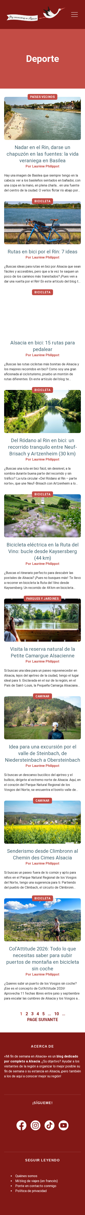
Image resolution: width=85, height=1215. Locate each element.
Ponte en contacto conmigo (35, 1186)
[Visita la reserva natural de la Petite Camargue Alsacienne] (42, 620)
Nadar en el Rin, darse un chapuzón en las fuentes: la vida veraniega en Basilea (43, 154)
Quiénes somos (26, 1176)
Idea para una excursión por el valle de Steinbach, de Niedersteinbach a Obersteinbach (42, 753)
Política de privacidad (31, 1191)
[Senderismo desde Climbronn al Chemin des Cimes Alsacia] (42, 822)
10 (56, 1013)
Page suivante (42, 1019)
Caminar (42, 696)
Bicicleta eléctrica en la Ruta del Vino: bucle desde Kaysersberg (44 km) (43, 551)
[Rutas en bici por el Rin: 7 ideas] (42, 222)
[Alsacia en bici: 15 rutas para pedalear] (42, 313)
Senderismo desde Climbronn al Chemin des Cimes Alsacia (42, 854)
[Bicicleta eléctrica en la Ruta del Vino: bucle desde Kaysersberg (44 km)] (42, 515)
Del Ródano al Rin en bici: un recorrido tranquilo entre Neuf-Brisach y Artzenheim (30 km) (42, 447)
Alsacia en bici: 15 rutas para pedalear (42, 346)
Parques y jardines (42, 598)
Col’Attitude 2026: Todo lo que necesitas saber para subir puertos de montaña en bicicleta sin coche (42, 959)
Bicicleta (42, 201)
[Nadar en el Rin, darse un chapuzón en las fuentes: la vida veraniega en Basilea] (42, 118)
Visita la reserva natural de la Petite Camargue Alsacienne (42, 652)
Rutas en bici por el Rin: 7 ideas (42, 252)
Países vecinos (42, 97)
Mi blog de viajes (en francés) (36, 1181)
